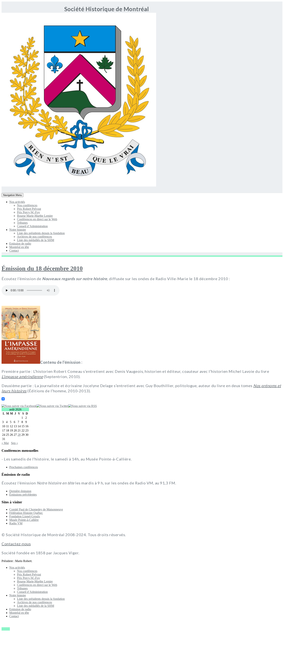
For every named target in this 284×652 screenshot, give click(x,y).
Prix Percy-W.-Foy (28, 212)
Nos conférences (27, 205)
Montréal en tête (19, 247)
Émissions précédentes (23, 494)
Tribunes (22, 222)
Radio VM (15, 523)
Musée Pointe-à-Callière (24, 519)
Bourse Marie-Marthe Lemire (35, 215)
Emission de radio (20, 243)
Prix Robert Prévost (29, 208)
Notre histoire (17, 229)
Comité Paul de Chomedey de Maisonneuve (36, 509)
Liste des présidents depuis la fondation (41, 233)
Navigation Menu (12, 195)
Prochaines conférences (23, 467)
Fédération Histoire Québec (26, 513)
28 (19, 434)
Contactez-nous (16, 543)
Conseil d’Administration (32, 226)
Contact (14, 250)
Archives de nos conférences (34, 236)
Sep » (14, 443)
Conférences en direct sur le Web (37, 219)
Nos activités (17, 201)
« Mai (5, 443)
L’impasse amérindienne (22, 376)
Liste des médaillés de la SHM (35, 240)
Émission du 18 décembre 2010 (42, 268)
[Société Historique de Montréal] (13, 185)
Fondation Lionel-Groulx (24, 516)
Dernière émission (20, 491)
